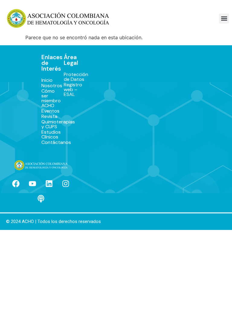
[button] (224, 19)
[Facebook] (16, 183)
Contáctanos (46, 142)
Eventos (46, 111)
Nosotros (46, 85)
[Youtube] (32, 183)
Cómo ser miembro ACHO (46, 98)
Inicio (46, 80)
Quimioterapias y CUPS (46, 124)
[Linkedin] (49, 183)
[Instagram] (65, 183)
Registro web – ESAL (68, 89)
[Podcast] (40, 198)
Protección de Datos (68, 77)
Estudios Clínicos (46, 134)
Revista (46, 116)
